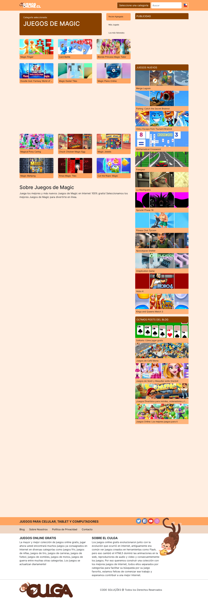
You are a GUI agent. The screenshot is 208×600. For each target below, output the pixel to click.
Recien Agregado (116, 16)
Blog (22, 529)
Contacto (87, 529)
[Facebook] (144, 521)
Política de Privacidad (64, 529)
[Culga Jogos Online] (46, 589)
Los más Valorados (116, 33)
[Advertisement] (75, 108)
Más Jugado (114, 24)
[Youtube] (150, 521)
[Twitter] (138, 521)
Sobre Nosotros (38, 529)
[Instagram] (157, 521)
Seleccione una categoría (133, 5)
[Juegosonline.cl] (30, 5)
